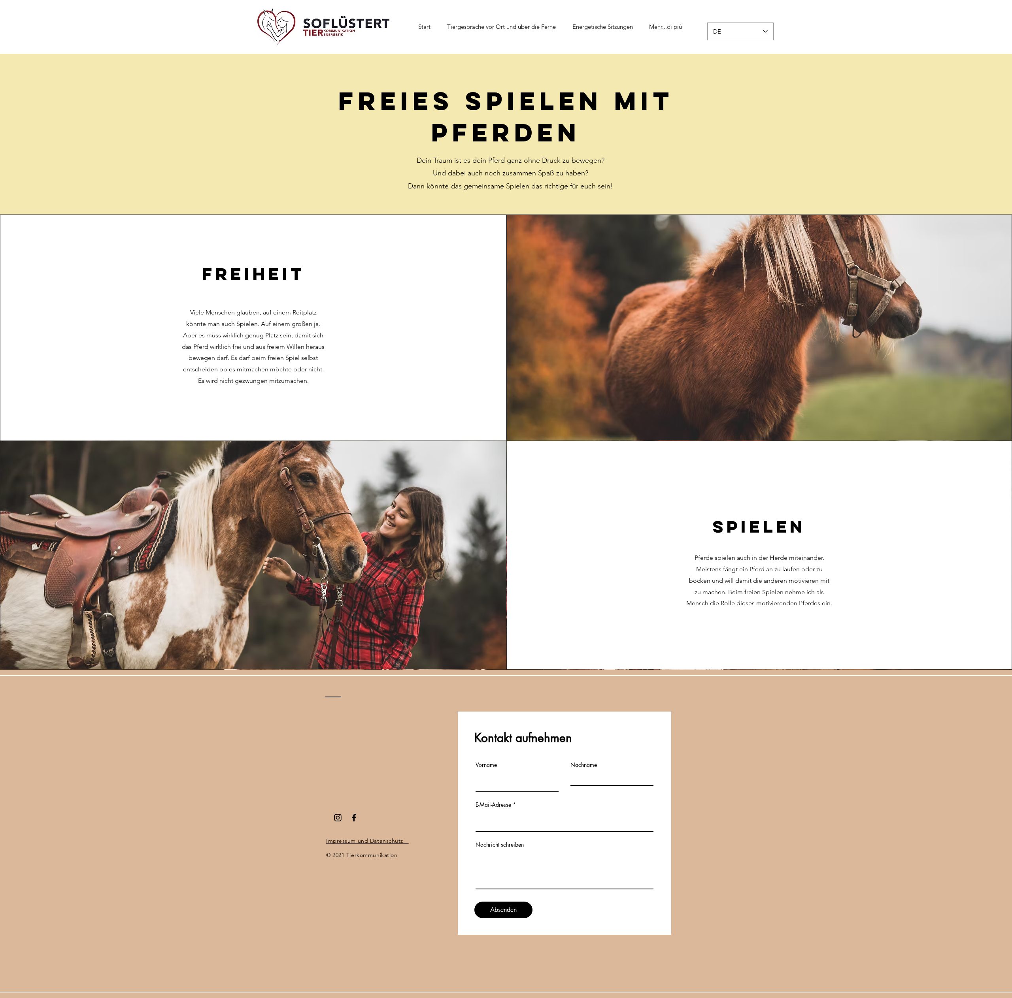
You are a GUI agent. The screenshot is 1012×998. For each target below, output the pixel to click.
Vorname (486, 765)
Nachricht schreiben (500, 844)
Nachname (583, 765)
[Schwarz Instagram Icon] (338, 818)
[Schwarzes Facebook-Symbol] (354, 818)
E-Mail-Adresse (493, 805)
